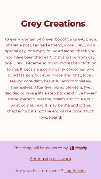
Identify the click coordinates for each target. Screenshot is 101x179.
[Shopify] (78, 147)
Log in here (75, 170)
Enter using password (50, 158)
